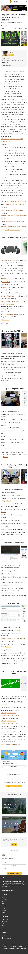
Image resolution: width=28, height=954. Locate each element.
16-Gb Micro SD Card (7, 304)
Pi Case (5, 323)
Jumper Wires (14, 302)
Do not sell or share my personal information (14, 948)
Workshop (4, 899)
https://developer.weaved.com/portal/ (13, 638)
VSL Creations (7, 65)
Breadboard (6, 302)
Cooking (4, 906)
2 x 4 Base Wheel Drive (9, 314)
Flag (5, 862)
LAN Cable (23, 302)
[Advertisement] (14, 8)
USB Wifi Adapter (7, 296)
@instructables (8, 935)
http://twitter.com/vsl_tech (15, 221)
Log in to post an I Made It (14, 786)
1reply (4, 868)
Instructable (17, 630)
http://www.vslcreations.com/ (16, 201)
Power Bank (6, 282)
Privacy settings (17, 946)
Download (8, 647)
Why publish (5, 919)
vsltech (4, 22)
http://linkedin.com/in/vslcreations (12, 210)
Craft (3, 903)
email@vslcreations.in (12, 230)
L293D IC (5, 287)
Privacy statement (7, 946)
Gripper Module (7, 279)
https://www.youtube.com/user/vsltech (13, 227)
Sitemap (4, 926)
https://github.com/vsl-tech (15, 204)
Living (3, 908)
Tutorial (19, 495)
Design (3, 901)
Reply (14, 865)
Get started (4, 921)
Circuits (10, 22)
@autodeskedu (7, 938)
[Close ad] (26, 6)
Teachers (4, 912)
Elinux (8, 585)
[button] (2, 2)
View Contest (14, 766)
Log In (14, 844)
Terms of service (18, 944)
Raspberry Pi (16, 22)
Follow (11, 55)
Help (3, 923)
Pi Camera (5, 320)
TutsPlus (5, 457)
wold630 (7, 855)
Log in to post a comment (14, 873)
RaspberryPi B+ (7, 260)
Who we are (5, 928)
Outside (4, 910)
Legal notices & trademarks (10, 951)
